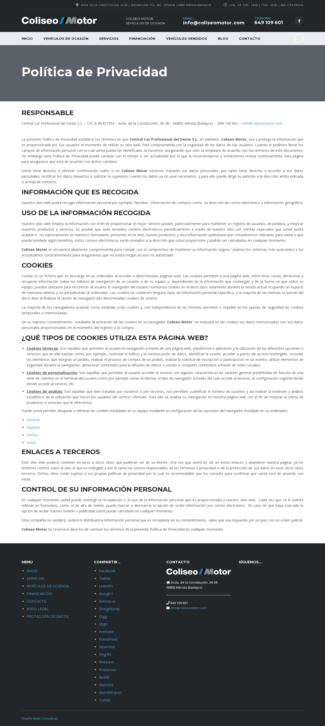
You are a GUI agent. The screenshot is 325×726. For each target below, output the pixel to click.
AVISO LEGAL (38, 608)
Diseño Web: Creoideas (40, 718)
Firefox (32, 435)
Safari (31, 442)
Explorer (33, 427)
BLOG (223, 38)
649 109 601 (268, 22)
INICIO (27, 38)
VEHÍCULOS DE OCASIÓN (65, 38)
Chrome (33, 419)
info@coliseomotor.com (214, 23)
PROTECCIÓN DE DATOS (48, 616)
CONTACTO (249, 38)
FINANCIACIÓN (142, 38)
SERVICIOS (109, 38)
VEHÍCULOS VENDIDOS (186, 38)
